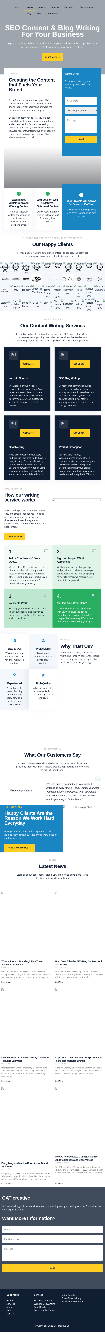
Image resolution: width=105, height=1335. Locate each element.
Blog (39, 13)
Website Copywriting (44, 1303)
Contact (10, 1313)
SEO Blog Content (43, 1300)
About (41, 7)
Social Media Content (45, 1310)
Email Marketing (42, 1307)
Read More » (6, 982)
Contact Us (52, 13)
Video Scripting (69, 1294)
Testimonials (86, 7)
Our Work (69, 7)
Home (30, 7)
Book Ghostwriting (71, 1298)
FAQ (29, 13)
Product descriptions (72, 1301)
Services (54, 7)
